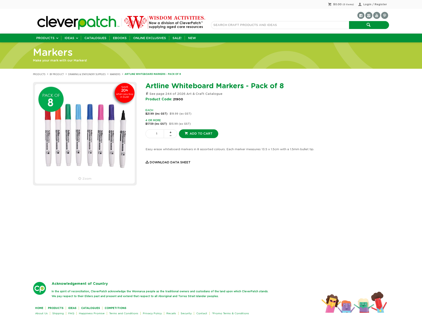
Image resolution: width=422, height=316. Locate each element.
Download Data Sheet (170, 162)
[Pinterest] (384, 15)
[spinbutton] (156, 134)
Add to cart (201, 133)
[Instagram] (368, 15)
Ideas (69, 38)
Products (45, 38)
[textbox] (280, 25)
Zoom (86, 178)
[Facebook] (360, 15)
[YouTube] (376, 15)
